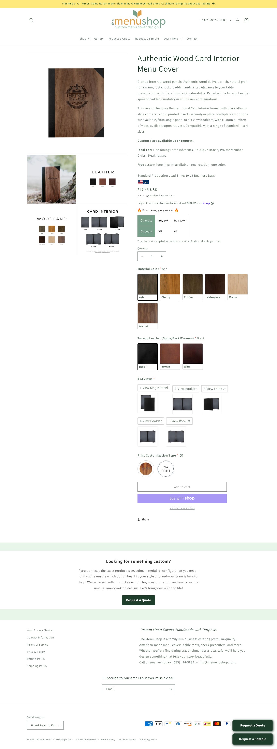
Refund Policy (36, 658)
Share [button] (145, 519)
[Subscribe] (170, 689)
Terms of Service (37, 644)
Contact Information (40, 637)
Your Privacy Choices (40, 630)
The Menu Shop (43, 739)
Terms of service (127, 739)
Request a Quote (252, 725)
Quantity (142, 248)
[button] (31, 20)
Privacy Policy (36, 651)
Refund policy (108, 739)
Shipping (142, 195)
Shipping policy (148, 739)
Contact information (86, 739)
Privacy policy (63, 739)
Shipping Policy (37, 666)
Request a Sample (252, 739)
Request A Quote (138, 600)
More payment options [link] (182, 507)
